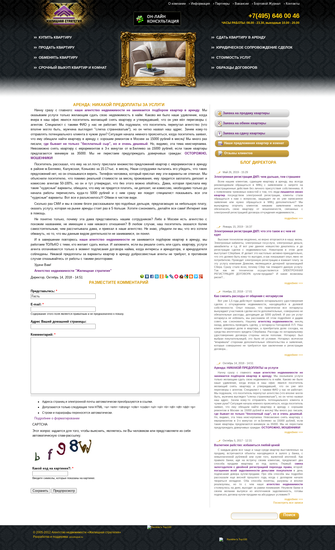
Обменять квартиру (58, 57)
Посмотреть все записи (288, 502)
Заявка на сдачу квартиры (243, 133)
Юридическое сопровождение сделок (254, 47)
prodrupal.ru (76, 537)
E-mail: (37, 304)
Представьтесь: (44, 291)
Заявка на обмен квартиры (244, 123)
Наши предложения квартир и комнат (253, 143)
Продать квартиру (57, 47)
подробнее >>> (293, 218)
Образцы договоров (236, 67)
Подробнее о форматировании (56, 418)
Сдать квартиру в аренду (241, 37)
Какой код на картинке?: (52, 468)
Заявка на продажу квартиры (246, 113)
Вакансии (242, 3)
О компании (177, 3)
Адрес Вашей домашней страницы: (58, 321)
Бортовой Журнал (267, 3)
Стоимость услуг (233, 57)
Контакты (292, 3)
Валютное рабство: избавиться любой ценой (247, 445)
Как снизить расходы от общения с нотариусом (248, 296)
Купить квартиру (55, 37)
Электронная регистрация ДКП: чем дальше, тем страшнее (257, 177)
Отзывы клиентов (238, 153)
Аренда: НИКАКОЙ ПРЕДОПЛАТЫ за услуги (246, 368)
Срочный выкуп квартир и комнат (73, 67)
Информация (200, 3)
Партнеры (222, 3)
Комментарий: (43, 334)
